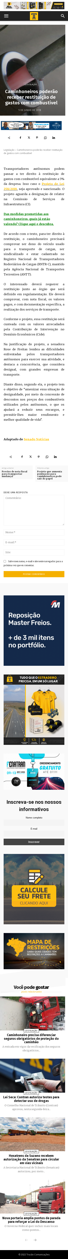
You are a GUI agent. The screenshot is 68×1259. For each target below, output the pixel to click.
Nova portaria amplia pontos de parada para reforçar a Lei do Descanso (31, 1220)
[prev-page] (26, 1240)
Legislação (31, 84)
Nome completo (34, 817)
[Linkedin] (53, 137)
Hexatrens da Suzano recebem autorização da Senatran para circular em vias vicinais (31, 1159)
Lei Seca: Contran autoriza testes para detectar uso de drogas (31, 1099)
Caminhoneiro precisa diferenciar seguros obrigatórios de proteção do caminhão (31, 1038)
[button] (6, 16)
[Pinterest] (37, 137)
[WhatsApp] (45, 137)
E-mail (34, 829)
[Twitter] (28, 137)
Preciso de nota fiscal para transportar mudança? (14, 474)
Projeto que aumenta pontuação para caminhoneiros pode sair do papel (49, 475)
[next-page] (35, 1240)
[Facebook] (20, 137)
